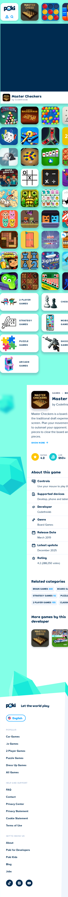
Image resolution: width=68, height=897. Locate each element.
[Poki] (9, 8)
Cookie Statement (17, 818)
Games (56, 393)
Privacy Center (15, 804)
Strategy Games (44, 596)
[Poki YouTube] (29, 883)
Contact (11, 797)
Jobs (9, 871)
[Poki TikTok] (9, 883)
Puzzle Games (14, 758)
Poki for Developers (18, 850)
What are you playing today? (11, 17)
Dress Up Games (16, 765)
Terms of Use (14, 825)
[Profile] (7, 17)
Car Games (13, 736)
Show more (38, 442)
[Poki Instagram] (19, 883)
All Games (12, 772)
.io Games (12, 744)
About (9, 843)
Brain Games (43, 589)
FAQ (8, 790)
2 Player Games (44, 603)
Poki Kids (11, 857)
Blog (9, 864)
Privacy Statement (17, 811)
